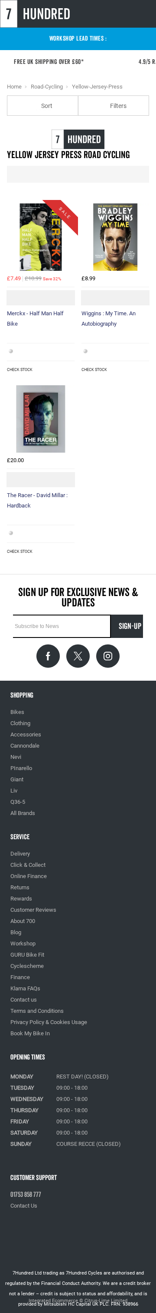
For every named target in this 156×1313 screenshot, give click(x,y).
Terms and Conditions (37, 1011)
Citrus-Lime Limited (105, 1300)
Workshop (23, 943)
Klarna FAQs (25, 988)
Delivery (20, 853)
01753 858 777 (25, 1194)
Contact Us (23, 1205)
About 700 (22, 921)
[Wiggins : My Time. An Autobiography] (115, 237)
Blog (15, 932)
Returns (19, 887)
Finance (20, 977)
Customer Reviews (33, 910)
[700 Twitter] (78, 656)
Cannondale (24, 745)
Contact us (23, 999)
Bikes (17, 712)
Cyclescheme (27, 966)
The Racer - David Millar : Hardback (37, 500)
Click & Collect (28, 865)
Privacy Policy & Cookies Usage (48, 1022)
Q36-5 (17, 802)
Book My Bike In (30, 1033)
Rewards (21, 898)
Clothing (20, 723)
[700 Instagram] (108, 656)
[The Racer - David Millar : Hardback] (41, 419)
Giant (16, 779)
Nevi (15, 757)
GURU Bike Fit (27, 954)
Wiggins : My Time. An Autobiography (108, 318)
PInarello (21, 768)
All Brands (22, 813)
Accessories (25, 734)
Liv (13, 790)
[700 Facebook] (48, 656)
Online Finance (28, 876)
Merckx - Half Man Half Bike (35, 318)
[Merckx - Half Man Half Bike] (41, 237)
